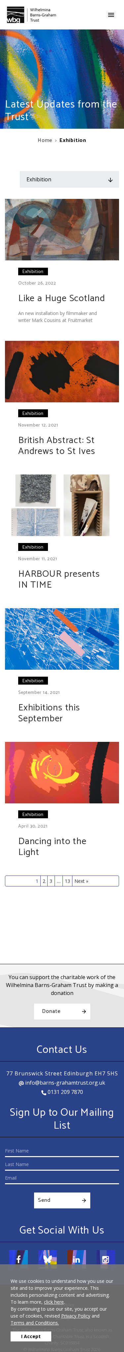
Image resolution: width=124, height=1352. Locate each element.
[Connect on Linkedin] (76, 1259)
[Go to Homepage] (31, 15)
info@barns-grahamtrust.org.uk (64, 1082)
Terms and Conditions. (35, 1323)
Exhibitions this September (49, 713)
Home (45, 140)
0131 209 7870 (64, 1092)
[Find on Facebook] (18, 1259)
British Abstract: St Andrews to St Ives (56, 446)
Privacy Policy (75, 1316)
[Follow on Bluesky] (47, 1259)
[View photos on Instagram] (106, 1259)
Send (44, 1200)
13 (67, 881)
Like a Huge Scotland (61, 298)
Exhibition (33, 272)
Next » (81, 881)
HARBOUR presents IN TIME (59, 579)
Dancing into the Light (52, 847)
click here (54, 1302)
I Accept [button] (31, 1336)
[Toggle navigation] (111, 15)
